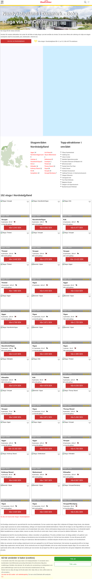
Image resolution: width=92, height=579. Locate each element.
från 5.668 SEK (15, 417)
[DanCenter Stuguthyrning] (46, 2)
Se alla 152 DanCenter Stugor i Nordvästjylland (15, 517)
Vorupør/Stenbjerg (50, 173)
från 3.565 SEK (46, 512)
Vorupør (47, 171)
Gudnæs (34, 159)
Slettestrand (48, 159)
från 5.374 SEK (15, 386)
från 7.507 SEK (46, 480)
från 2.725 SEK (77, 322)
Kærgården (35, 173)
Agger (33, 152)
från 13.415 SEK (76, 259)
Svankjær (47, 161)
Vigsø (47, 168)
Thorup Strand (49, 166)
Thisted (47, 164)
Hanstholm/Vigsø (36, 161)
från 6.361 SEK (77, 512)
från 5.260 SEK (77, 417)
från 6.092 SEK (46, 228)
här (2, 577)
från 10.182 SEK (15, 449)
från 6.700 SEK (77, 449)
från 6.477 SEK (77, 228)
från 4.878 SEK (46, 386)
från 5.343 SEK (15, 228)
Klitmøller (34, 166)
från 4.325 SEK (46, 354)
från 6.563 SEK (46, 449)
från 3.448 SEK (15, 259)
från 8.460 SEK (15, 480)
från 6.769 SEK (15, 322)
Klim (32, 164)
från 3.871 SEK (46, 322)
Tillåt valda (72, 564)
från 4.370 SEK (46, 259)
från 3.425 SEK (15, 512)
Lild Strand (48, 152)
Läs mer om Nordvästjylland (15, 41)
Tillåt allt (73, 559)
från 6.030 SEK (77, 386)
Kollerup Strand (36, 168)
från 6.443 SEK (46, 291)
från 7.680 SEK (15, 291)
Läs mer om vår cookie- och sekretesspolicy (14, 574)
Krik (32, 171)
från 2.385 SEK (77, 354)
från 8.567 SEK (77, 480)
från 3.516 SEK (77, 291)
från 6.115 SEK (15, 354)
